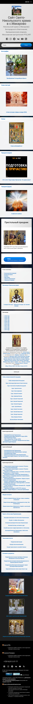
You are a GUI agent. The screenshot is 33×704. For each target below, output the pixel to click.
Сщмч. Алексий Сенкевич (16, 393)
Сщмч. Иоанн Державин (16, 391)
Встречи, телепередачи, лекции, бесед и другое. (15, 481)
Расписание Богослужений (10, 273)
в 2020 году (6, 321)
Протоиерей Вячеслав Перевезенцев (12, 450)
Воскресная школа (8, 274)
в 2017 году (6, 325)
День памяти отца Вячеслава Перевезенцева (16, 616)
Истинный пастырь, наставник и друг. (16, 525)
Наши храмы (7, 277)
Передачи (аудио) (6, 186)
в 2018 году (6, 324)
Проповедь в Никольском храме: (10, 285)
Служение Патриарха (9, 653)
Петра (18, 360)
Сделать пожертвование (9, 278)
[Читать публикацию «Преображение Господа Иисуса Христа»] (16, 65)
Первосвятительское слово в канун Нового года (16, 568)
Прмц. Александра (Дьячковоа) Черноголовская (16, 383)
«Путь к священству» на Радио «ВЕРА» (12, 439)
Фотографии (4, 51)
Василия (23, 361)
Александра (23, 353)
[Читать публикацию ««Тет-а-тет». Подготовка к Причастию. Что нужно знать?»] (16, 167)
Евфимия (27, 357)
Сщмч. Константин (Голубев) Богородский (16, 385)
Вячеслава (22, 356)
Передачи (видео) (6, 153)
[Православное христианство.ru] (16, 674)
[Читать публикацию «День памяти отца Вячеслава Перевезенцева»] (16, 606)
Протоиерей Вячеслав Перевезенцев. (12, 435)
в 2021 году (6, 320)
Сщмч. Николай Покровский (16, 401)
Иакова (14, 360)
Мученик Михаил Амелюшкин (16, 419)
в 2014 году (6, 329)
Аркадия (23, 359)
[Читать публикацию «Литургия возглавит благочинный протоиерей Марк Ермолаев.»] (16, 627)
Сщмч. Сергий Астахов (17, 388)
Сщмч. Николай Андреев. (16, 403)
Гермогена (18, 359)
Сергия (15, 356)
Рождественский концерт (16, 541)
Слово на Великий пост (16, 146)
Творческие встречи (7, 538)
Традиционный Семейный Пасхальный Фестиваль (16, 595)
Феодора (5, 361)
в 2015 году (6, 328)
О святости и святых (16, 213)
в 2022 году (6, 318)
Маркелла (6, 360)
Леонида (17, 363)
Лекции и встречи (7, 494)
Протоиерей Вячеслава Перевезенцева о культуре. (15, 452)
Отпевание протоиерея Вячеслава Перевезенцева (16, 522)
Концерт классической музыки (16, 544)
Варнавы (6, 359)
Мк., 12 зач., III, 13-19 (22, 366)
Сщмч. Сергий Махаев (16, 406)
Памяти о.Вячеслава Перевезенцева (11, 514)
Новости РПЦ (7, 645)
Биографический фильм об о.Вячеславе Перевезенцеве (16, 517)
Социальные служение (9, 280)
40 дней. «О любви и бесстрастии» (16, 520)
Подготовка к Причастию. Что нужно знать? (16, 179)
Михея (13, 357)
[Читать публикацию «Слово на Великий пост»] (16, 133)
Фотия (24, 352)
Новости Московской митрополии (12, 684)
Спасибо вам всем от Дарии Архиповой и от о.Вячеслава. (16, 527)
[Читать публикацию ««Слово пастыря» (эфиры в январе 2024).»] (16, 99)
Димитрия (10, 359)
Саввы (14, 359)
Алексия (16, 361)
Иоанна (6, 357)
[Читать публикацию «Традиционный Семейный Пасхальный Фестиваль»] (16, 586)
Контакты (6, 276)
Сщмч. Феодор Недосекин (16, 414)
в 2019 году (6, 322)
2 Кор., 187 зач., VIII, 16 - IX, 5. (11, 366)
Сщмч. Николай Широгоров (17, 411)
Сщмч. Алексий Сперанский (16, 398)
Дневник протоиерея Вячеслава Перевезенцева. (15, 454)
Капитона (22, 354)
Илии (19, 356)
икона (27, 352)
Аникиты (5, 353)
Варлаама (11, 356)
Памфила (17, 354)
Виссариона (17, 357)
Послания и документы (8, 553)
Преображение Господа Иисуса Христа (16, 78)
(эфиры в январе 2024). (16, 112)
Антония (10, 357)
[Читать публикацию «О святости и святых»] (16, 201)
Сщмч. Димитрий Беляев (16, 396)
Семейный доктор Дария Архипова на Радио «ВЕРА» (15, 436)
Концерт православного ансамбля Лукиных (16, 547)
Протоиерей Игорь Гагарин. (10, 453)
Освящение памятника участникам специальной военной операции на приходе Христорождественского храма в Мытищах (19, 688)
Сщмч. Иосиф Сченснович (16, 409)
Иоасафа (27, 356)
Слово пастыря (5, 85)
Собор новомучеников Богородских (11, 377)
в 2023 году (6, 317)
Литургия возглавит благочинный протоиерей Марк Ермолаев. (16, 636)
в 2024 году (6, 316)
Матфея (22, 357)
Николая (26, 363)
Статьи (3, 119)
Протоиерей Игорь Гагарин (10, 437)
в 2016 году (6, 326)
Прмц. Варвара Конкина (16, 416)
